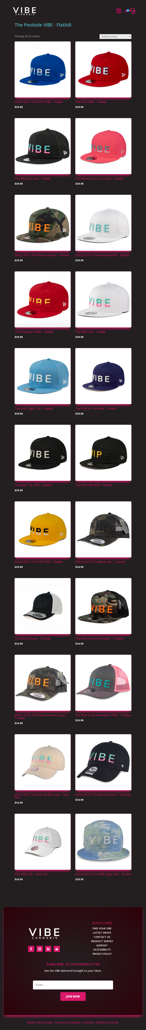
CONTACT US (102, 937)
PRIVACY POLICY (102, 953)
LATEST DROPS (102, 932)
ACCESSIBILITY (102, 949)
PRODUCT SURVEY (102, 941)
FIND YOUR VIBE (102, 928)
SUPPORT (102, 945)
